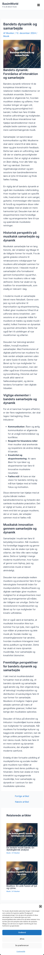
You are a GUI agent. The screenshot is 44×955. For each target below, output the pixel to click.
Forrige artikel (22, 796)
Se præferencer (22, 945)
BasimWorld (10, 3)
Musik (6, 36)
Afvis (22, 939)
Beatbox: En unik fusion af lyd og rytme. (21, 887)
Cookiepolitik (21, 951)
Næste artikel (22, 802)
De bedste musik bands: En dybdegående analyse (20, 848)
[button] (40, 906)
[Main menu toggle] (39, 5)
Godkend (22, 932)
